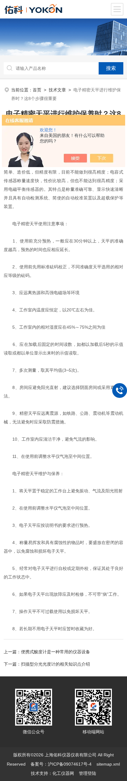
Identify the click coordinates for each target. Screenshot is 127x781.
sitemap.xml (108, 764)
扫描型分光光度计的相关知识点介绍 (55, 664)
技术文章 (57, 89)
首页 (37, 89)
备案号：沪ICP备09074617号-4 (61, 764)
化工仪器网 (63, 773)
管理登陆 (87, 773)
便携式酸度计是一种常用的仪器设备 (55, 651)
